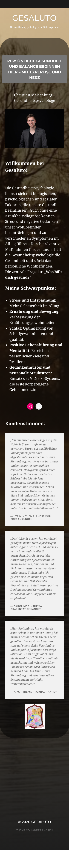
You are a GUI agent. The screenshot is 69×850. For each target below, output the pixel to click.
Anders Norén (42, 830)
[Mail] (39, 406)
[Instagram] (30, 406)
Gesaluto (34, 18)
